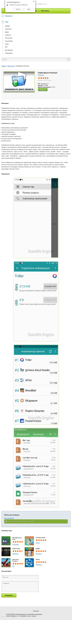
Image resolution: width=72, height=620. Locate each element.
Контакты (36, 611)
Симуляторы (15, 544)
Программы (45, 11)
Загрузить (43, 89)
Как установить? (9, 518)
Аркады (38, 543)
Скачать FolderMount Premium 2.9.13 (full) (21, 521)
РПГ (13, 566)
